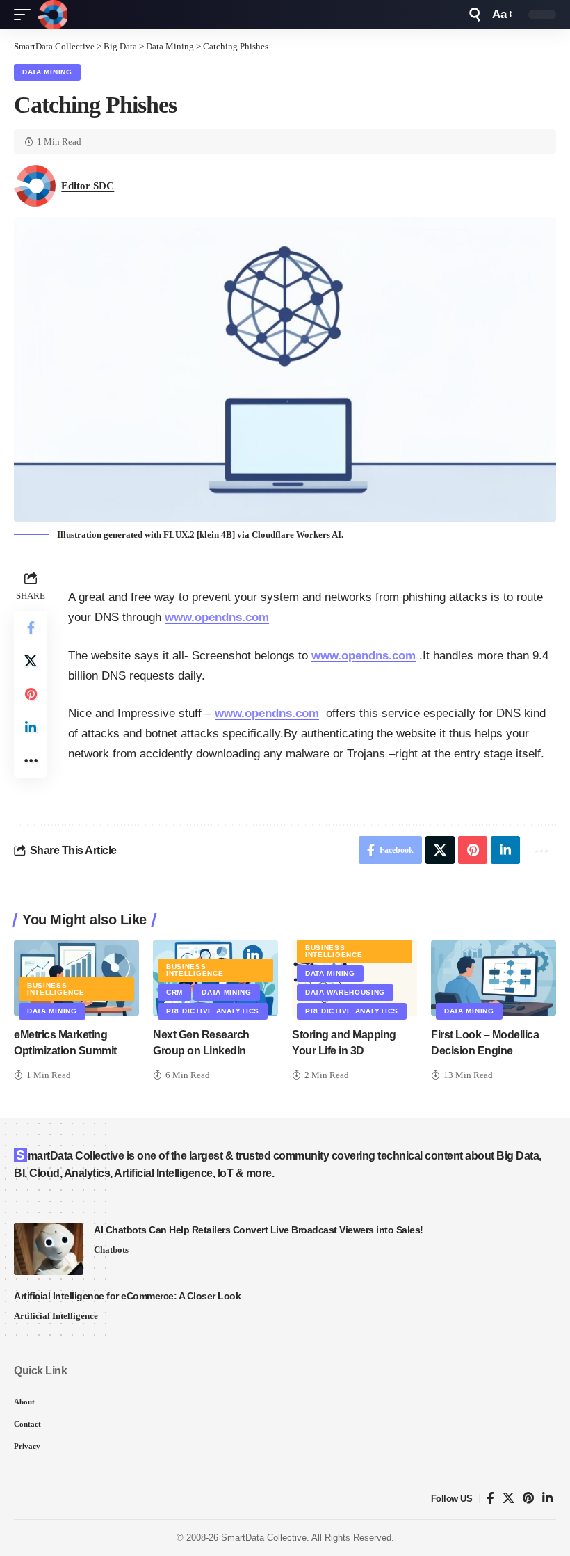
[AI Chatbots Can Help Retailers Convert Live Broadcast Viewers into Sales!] (48, 1249)
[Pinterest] (528, 1499)
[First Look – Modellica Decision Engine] (493, 978)
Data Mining (47, 72)
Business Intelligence (55, 988)
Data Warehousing (345, 992)
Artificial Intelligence (56, 1315)
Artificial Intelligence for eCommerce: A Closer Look (127, 1295)
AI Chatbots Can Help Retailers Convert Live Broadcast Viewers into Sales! (258, 1229)
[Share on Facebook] (30, 627)
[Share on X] (30, 660)
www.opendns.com (217, 617)
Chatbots (111, 1249)
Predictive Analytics (212, 1011)
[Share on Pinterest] (30, 694)
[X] (508, 1499)
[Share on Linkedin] (30, 727)
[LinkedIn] (547, 1499)
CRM (174, 992)
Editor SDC (87, 185)
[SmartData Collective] (52, 14)
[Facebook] (490, 1499)
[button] (26, 14)
